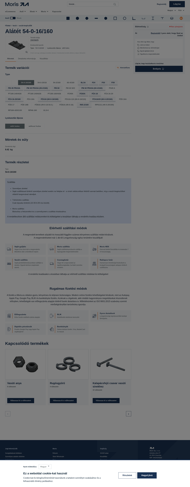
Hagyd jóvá (147, 475)
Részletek (127, 475)
